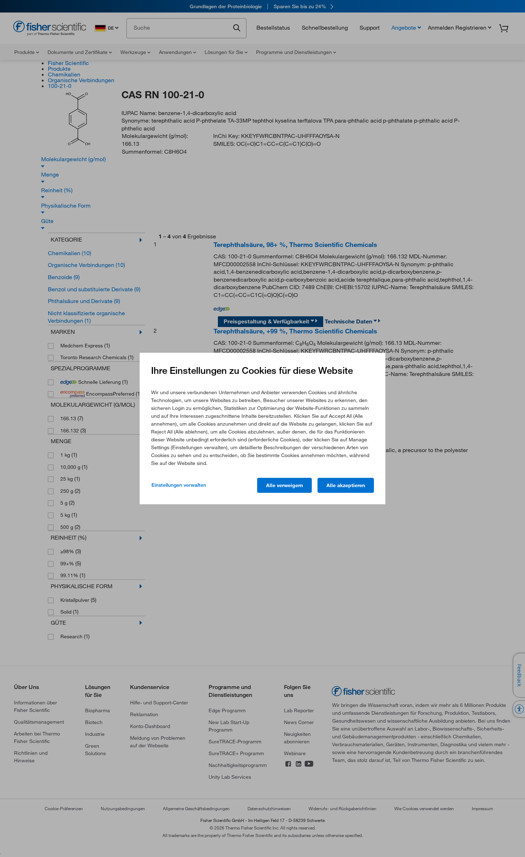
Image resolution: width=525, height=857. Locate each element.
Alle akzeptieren (345, 485)
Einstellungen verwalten (178, 485)
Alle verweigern (284, 485)
